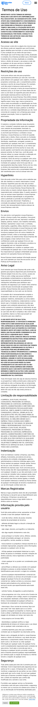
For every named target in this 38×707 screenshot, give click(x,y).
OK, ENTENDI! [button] (14, 703)
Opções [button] (5, 703)
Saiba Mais (32, 699)
